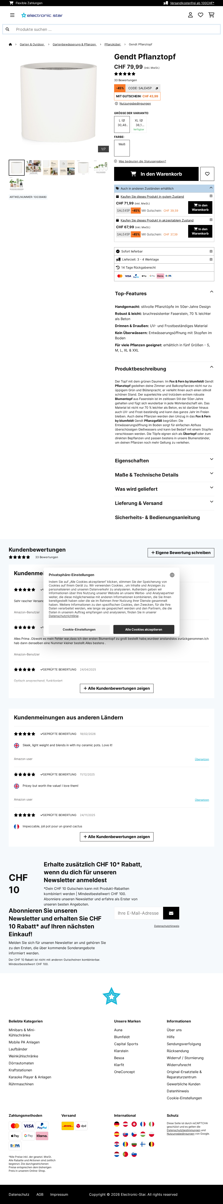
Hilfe (170, 1037)
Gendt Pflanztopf (140, 44)
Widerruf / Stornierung (185, 1058)
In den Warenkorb (161, 174)
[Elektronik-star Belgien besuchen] (151, 1144)
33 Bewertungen (125, 80)
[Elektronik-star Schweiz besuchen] (134, 1124)
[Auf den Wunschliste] (207, 174)
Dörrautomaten (21, 1063)
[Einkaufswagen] (211, 15)
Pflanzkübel (113, 44)
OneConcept (124, 1072)
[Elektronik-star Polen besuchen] (151, 1134)
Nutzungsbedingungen (180, 1133)
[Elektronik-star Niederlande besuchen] (116, 1154)
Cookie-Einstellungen (184, 1098)
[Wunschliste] (200, 15)
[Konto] (190, 15)
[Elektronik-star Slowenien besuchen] (134, 1154)
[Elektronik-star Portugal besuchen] (125, 1154)
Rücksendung (178, 1051)
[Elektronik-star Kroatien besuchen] (116, 1144)
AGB (39, 1194)
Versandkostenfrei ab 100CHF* (192, 3)
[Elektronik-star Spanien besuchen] (116, 1134)
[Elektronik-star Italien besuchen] (151, 1124)
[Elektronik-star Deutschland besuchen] (116, 1124)
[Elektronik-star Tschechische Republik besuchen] (134, 1134)
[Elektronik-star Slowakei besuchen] (125, 1134)
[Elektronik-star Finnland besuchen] (142, 1144)
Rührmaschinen (21, 1084)
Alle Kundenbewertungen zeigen (118, 688)
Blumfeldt (122, 1037)
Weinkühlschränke (23, 1056)
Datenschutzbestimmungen (183, 1130)
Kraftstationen (20, 1070)
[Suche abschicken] (7, 29)
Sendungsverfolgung (184, 1044)
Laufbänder (18, 1049)
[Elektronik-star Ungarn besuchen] (142, 1134)
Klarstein (121, 1051)
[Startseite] (14, 44)
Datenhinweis (178, 1091)
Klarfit (119, 1065)
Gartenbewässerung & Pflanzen (75, 44)
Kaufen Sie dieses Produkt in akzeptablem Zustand (157, 220)
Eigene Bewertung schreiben (183, 552)
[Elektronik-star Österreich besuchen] (125, 1124)
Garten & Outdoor (32, 44)
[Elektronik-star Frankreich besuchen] (142, 1124)
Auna (118, 1030)
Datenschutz (19, 1194)
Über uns (174, 1030)
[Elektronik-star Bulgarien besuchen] (134, 1144)
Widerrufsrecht (179, 1065)
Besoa (119, 1058)
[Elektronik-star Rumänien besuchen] (125, 1144)
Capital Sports (126, 1044)
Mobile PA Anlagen (24, 1042)
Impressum (59, 1194)
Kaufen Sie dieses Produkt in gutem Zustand (152, 196)
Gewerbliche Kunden (183, 1084)
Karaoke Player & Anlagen (30, 1077)
